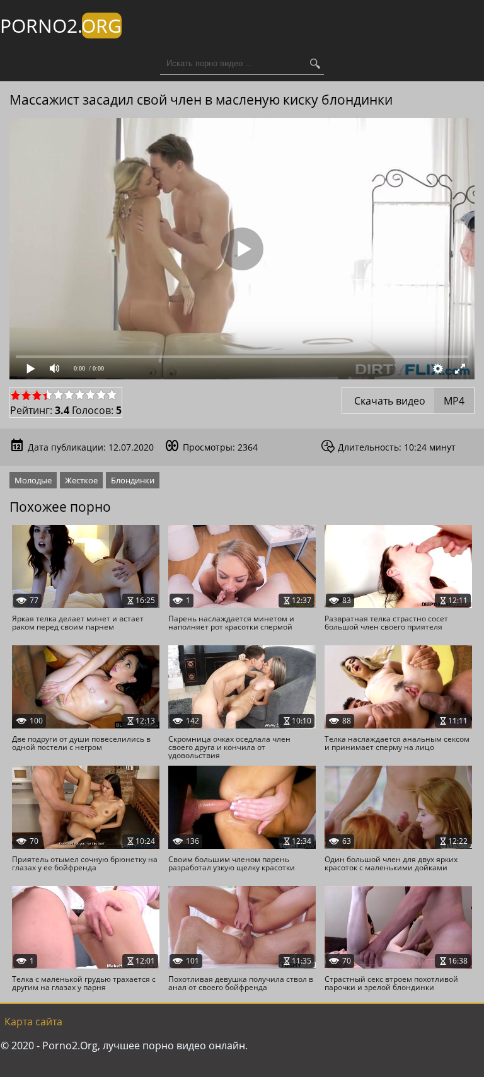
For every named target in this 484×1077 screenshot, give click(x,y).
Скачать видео (408, 401)
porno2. (61, 25)
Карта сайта (33, 1021)
